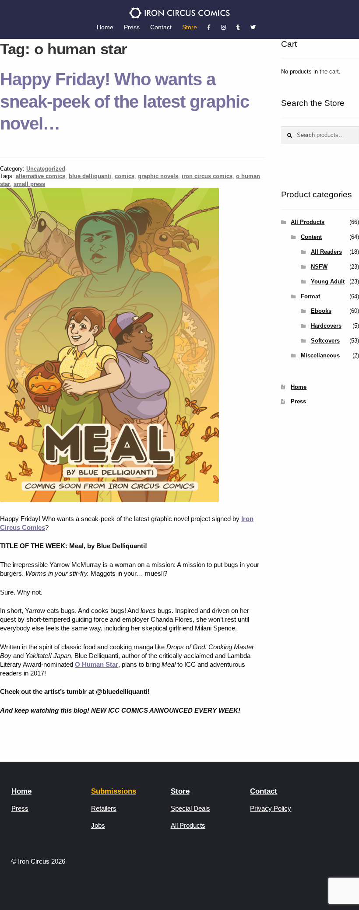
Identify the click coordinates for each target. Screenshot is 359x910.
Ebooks (321, 311)
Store (189, 27)
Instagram (223, 27)
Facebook (209, 27)
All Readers (326, 251)
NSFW (319, 266)
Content (311, 237)
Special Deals (190, 808)
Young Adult (328, 281)
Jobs (98, 825)
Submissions (113, 791)
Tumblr (238, 27)
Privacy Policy (270, 808)
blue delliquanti (90, 176)
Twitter (253, 27)
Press (132, 27)
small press (29, 184)
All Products (307, 222)
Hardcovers (326, 325)
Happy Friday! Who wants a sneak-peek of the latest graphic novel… (124, 101)
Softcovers (325, 340)
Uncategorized (45, 168)
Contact (161, 27)
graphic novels (158, 176)
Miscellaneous (320, 355)
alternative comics (40, 176)
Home (105, 27)
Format (310, 296)
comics (124, 176)
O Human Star (96, 664)
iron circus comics (207, 176)
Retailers (103, 808)
